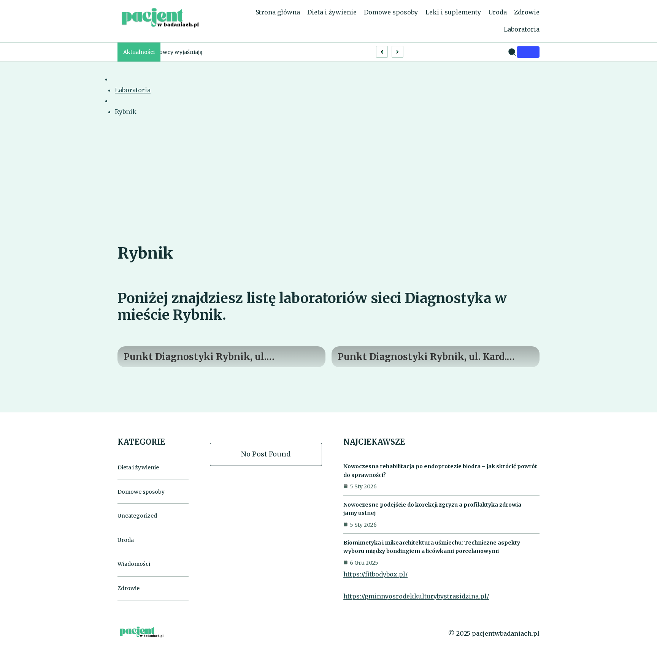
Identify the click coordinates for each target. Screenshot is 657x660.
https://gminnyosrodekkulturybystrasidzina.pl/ (416, 596)
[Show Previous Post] (382, 52)
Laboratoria (133, 90)
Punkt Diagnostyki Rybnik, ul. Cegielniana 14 (195, 357)
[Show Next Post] (397, 52)
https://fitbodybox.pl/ (375, 574)
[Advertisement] (328, 186)
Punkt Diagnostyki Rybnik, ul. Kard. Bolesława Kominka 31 (422, 357)
